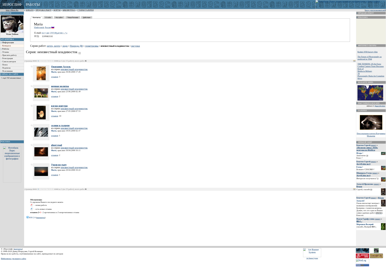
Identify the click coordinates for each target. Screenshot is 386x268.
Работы (5, 49)
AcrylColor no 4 (363, 164)
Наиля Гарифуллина (365, 219)
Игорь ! (359, 153)
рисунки (135, 46)
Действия (86, 17)
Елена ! (359, 167)
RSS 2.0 (32, 217)
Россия (48, 27)
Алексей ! (360, 201)
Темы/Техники (72, 17)
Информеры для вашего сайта (13, 258)
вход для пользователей (375, 10)
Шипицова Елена (364, 173)
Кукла (359, 186)
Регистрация (7, 58)
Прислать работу (9, 55)
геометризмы (91, 46)
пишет (373, 145)
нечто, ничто (53, 46)
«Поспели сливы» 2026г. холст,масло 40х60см (367, 149)
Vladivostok (39, 27)
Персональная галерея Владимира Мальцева (371, 134)
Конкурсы (6, 46)
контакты (18, 249)
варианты (41, 217)
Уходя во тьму (59, 164)
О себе (48, 17)
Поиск (5, 65)
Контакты (37, 17)
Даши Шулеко (380, 106)
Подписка (6, 68)
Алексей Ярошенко (364, 184)
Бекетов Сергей (363, 145)
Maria (54, 72)
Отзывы (5, 52)
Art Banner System (312, 258)
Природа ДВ (76, 46)
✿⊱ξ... (359, 221)
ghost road (56, 145)
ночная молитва (60, 86)
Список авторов (9, 62)
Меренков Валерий (364, 224)
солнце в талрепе (60, 125)
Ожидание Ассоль (61, 66)
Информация (8, 42)
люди (65, 46)
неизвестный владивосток (74, 69)
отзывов (54, 77)
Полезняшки (7, 71)
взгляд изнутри (59, 106)
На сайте (59, 17)
